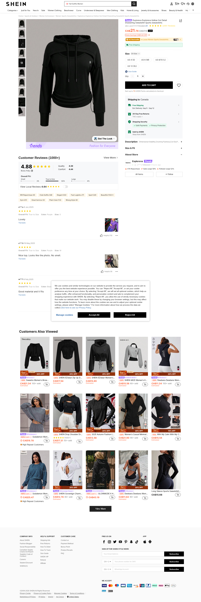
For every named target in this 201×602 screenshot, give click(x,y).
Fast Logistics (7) (77, 195)
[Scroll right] (193, 10)
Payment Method (67, 544)
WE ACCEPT (107, 581)
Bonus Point (65, 547)
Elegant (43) (61, 195)
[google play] (150, 543)
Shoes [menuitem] (163, 10)
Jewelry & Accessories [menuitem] (150, 10)
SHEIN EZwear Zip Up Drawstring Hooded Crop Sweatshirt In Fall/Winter (68, 378)
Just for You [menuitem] (25, 10)
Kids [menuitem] (122, 10)
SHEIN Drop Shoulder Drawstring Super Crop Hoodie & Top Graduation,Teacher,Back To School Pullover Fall (68, 434)
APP (144, 536)
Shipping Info (45, 540)
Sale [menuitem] (43, 10)
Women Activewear (46, 16)
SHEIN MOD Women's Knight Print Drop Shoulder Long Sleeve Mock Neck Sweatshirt (133, 380)
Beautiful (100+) (107, 195)
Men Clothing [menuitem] (112, 10)
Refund (43, 560)
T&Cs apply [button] (136, 116)
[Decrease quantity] (132, 76)
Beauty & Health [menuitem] (176, 10)
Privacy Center (25, 593)
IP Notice (42, 597)
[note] (34, 373)
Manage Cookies (60, 593)
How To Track (45, 550)
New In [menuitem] (36, 10)
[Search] (134, 3)
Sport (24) (92, 195)
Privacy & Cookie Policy (42, 593)
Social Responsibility (27, 547)
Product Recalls (67, 550)
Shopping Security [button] (139, 122)
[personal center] (171, 3)
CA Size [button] (134, 54)
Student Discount (26, 563)
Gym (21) (23, 200)
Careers (23, 559)
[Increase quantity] (143, 76)
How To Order (45, 547)
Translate (22, 223)
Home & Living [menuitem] (133, 10)
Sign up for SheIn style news (115, 549)
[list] (121, 542)
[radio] (131, 59)
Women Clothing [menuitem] (54, 10)
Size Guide (44, 553)
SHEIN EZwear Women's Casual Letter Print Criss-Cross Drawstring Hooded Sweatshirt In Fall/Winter (100, 378)
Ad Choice (60, 597)
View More (100, 509)
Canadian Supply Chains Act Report (26, 551)
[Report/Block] (116, 235)
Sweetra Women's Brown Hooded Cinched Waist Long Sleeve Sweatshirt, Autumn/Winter (35, 380)
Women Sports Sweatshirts (66, 16)
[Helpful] (101, 235)
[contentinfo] (143, 585)
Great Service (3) (38, 200)
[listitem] (35, 363)
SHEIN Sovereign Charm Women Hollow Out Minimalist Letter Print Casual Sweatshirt (68, 494)
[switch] (65, 186)
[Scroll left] (190, 10)
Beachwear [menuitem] (69, 10)
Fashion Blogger (26, 544)
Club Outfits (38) (46, 195)
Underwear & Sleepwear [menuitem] (94, 10)
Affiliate (43, 563)
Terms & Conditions (77, 593)
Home (20, 16)
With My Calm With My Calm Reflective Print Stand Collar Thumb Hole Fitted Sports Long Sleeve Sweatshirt (166, 434)
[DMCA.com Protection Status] (110, 591)
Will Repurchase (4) (27, 195)
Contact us (65, 540)
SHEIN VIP (44, 557)
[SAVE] (179, 85)
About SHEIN (25, 540)
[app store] (145, 543)
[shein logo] (16, 4)
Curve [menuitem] (78, 10)
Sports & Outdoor (31, 16)
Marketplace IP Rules (28, 597)
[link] (177, 3)
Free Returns (45, 544)
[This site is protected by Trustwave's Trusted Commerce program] (104, 591)
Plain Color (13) (55, 200)
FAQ (62, 553)
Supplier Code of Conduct (26, 555)
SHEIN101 (24, 566)
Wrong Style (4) (72, 200)
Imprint (50, 597)
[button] (188, 3)
